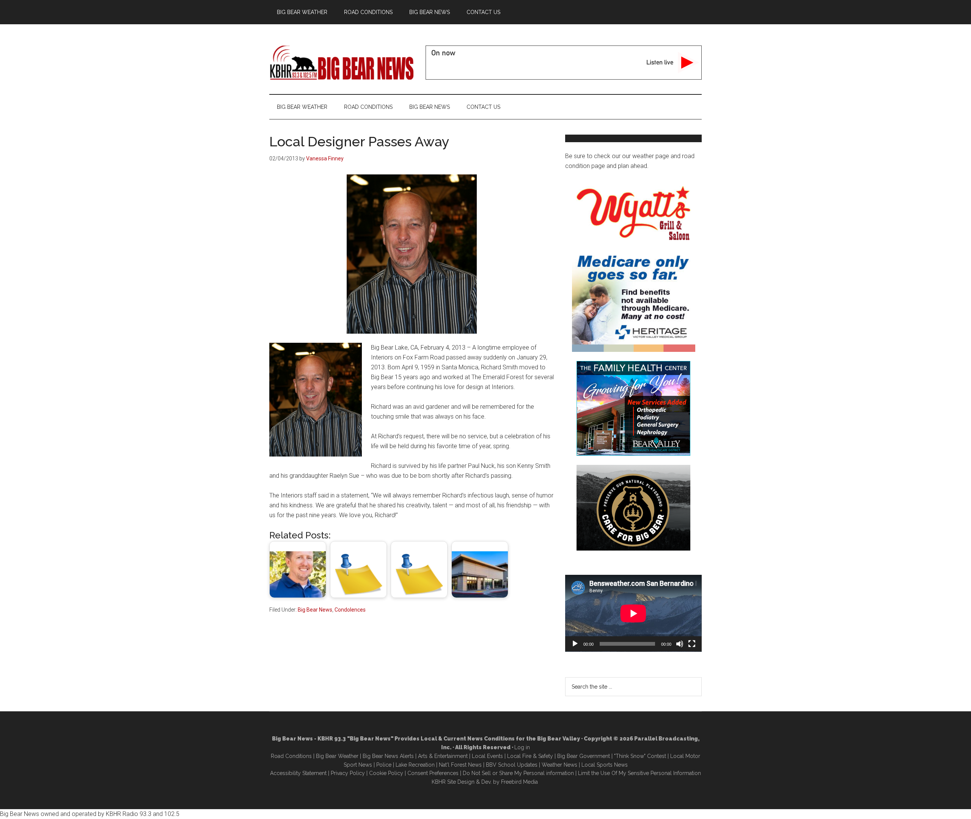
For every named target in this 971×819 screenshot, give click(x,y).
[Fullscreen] (692, 644)
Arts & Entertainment (443, 756)
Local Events (487, 756)
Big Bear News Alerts (388, 756)
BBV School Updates (511, 765)
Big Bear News (315, 610)
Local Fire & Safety (530, 756)
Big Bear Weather (337, 756)
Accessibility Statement (298, 773)
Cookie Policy (386, 773)
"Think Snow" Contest (640, 756)
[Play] (575, 644)
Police (383, 765)
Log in (522, 747)
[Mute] (679, 644)
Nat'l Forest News (460, 765)
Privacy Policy (348, 773)
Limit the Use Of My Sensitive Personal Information (639, 773)
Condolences (350, 610)
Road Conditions (291, 756)
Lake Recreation (415, 765)
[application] (633, 613)
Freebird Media (519, 782)
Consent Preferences (433, 773)
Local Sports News (604, 765)
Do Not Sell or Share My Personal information (518, 773)
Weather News (559, 765)
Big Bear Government (583, 756)
